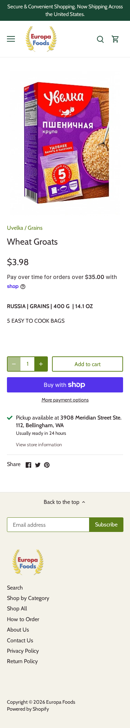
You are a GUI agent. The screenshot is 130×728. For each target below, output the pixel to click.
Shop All (17, 608)
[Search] (100, 39)
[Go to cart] (115, 39)
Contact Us (20, 640)
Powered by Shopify (28, 709)
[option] (65, 143)
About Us (18, 629)
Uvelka (15, 228)
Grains (35, 228)
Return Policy (22, 661)
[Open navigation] (11, 39)
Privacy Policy (23, 650)
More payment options (65, 400)
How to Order (23, 619)
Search (15, 587)
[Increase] (40, 364)
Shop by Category (28, 598)
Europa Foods (60, 702)
